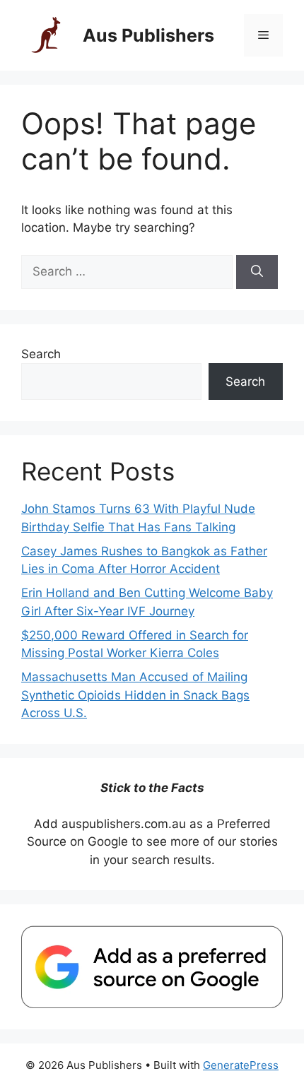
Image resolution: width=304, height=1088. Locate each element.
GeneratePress (241, 1065)
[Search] (257, 272)
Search (41, 354)
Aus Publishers (148, 35)
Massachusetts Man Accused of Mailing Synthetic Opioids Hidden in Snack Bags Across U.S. (135, 695)
